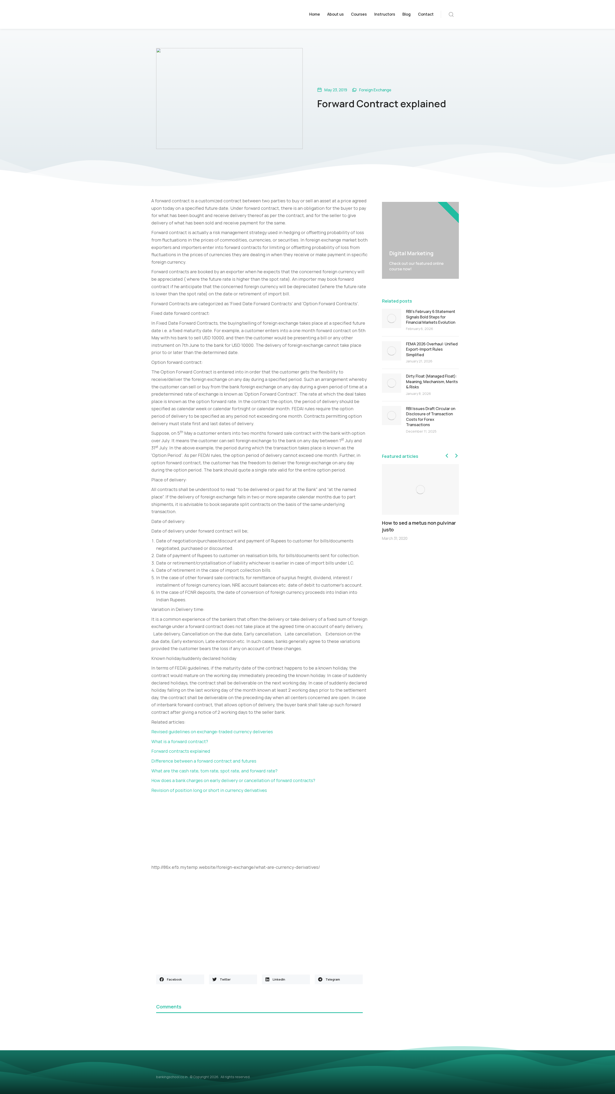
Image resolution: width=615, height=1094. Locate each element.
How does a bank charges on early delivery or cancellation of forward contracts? (233, 780)
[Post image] (391, 318)
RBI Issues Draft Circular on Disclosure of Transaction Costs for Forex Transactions (430, 416)
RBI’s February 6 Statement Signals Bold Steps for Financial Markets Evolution (430, 317)
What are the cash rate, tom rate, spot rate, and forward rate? (214, 771)
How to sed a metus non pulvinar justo (419, 526)
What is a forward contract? (179, 741)
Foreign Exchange (375, 90)
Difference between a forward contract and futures (203, 761)
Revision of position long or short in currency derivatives (209, 790)
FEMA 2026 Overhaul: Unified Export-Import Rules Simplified (432, 349)
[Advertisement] (259, 830)
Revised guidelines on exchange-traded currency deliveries (212, 731)
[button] (180, 979)
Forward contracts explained (180, 751)
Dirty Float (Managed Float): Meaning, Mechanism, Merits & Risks (432, 381)
